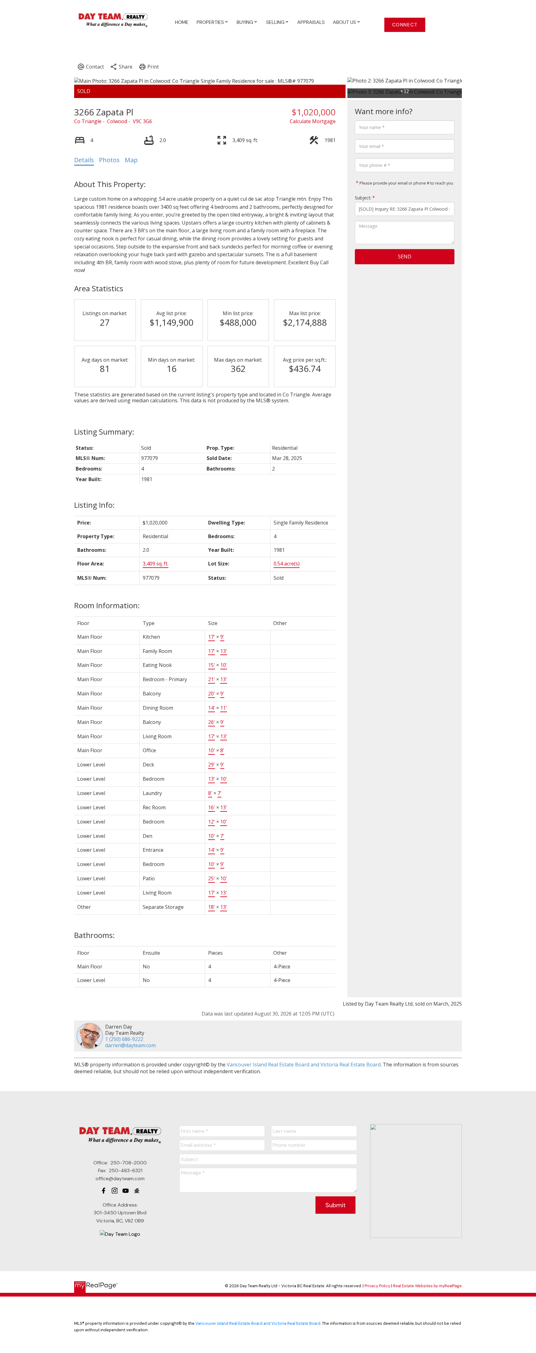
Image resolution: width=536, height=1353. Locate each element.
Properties (210, 22)
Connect (405, 25)
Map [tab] (131, 160)
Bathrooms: (94, 935)
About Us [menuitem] (344, 22)
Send (404, 256)
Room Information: (107, 605)
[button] (404, 25)
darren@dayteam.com (130, 1045)
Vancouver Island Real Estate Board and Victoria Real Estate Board (304, 1064)
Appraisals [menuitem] (311, 22)
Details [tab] (84, 160)
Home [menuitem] (182, 22)
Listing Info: (94, 505)
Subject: (363, 198)
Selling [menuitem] (275, 22)
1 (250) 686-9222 (124, 1039)
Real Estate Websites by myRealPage (427, 1285)
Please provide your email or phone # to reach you (406, 183)
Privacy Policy (377, 1285)
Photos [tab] (109, 160)
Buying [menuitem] (245, 22)
